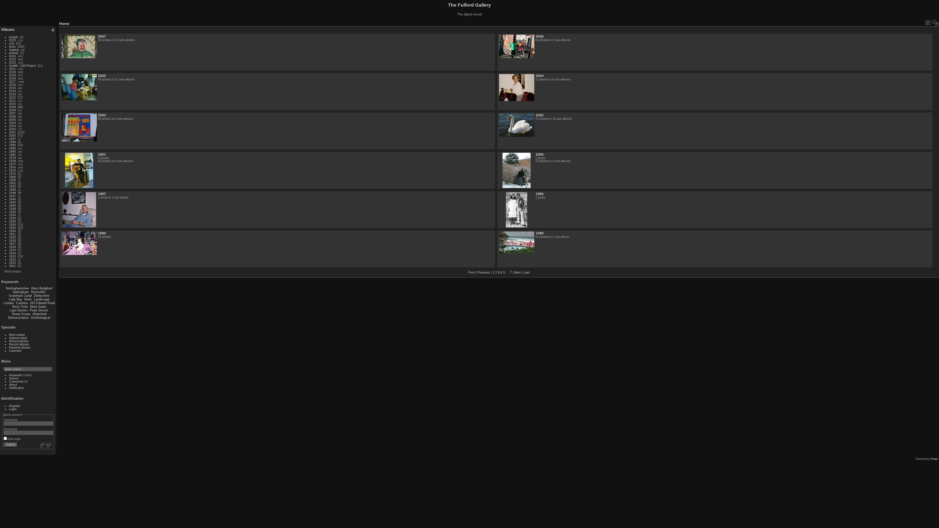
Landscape (41, 299)
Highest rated (18, 338)
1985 (12, 151)
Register (14, 405)
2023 (12, 59)
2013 (12, 94)
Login (13, 409)
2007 (12, 113)
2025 (12, 40)
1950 (12, 186)
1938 (12, 208)
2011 (12, 100)
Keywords (15, 375)
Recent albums (19, 344)
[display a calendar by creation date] (935, 22)
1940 (12, 205)
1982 (12, 154)
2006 (12, 116)
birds (12, 46)
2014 (12, 91)
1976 (12, 167)
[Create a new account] (42, 445)
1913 (12, 256)
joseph (13, 37)
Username (11, 419)
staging (14, 49)
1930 (12, 218)
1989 (12, 148)
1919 (12, 240)
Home (64, 24)
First (471, 272)
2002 (12, 129)
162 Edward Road (42, 303)
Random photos (19, 347)
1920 (12, 237)
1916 (12, 246)
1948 (12, 192)
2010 (12, 103)
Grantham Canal (20, 295)
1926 (12, 224)
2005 (12, 119)
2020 (12, 72)
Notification (16, 387)
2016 (12, 84)
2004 (12, 122)
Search (14, 378)
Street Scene (21, 314)
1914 (12, 253)
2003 (12, 126)
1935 (12, 211)
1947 (12, 196)
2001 (12, 132)
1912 (12, 259)
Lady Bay (15, 299)
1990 (12, 145)
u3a (11, 43)
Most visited (17, 334)
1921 (12, 234)
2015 (12, 87)
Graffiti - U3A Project (22, 65)
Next (517, 272)
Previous (483, 272)
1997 (12, 138)
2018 (12, 78)
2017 (12, 81)
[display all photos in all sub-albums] (928, 22)
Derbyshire (41, 295)
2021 (12, 68)
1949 (12, 189)
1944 (12, 202)
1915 (12, 250)
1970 (12, 173)
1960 (12, 176)
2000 (12, 135)
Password (10, 429)
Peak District (39, 310)
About (13, 384)
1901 (12, 265)
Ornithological (40, 317)
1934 (12, 215)
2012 (12, 97)
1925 (12, 227)
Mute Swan (38, 306)
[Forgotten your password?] (48, 445)
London (8, 303)
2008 (12, 110)
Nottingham (21, 292)
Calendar (15, 350)
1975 (12, 170)
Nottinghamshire (17, 288)
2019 (12, 75)
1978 (12, 161)
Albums (7, 29)
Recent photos (18, 341)
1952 (12, 183)
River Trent (20, 306)
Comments (16, 381)
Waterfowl (39, 314)
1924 (12, 230)
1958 (12, 180)
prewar (13, 53)
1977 (12, 164)
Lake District (19, 310)
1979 (12, 157)
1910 (12, 262)
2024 (12, 56)
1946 (12, 199)
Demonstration (18, 317)
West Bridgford (41, 288)
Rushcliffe (38, 292)
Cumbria (22, 303)
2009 (12, 107)
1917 (12, 243)
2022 (12, 62)
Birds (28, 299)
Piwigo (934, 458)
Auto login (14, 438)
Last (527, 272)
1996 (12, 141)
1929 (12, 221)
